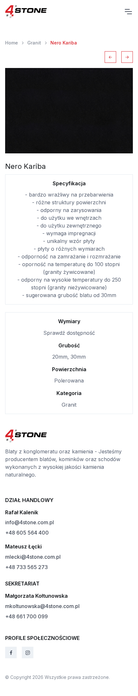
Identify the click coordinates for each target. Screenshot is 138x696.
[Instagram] (27, 652)
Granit (34, 42)
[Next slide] (127, 57)
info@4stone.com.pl (29, 522)
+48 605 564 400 (27, 532)
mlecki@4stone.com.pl (33, 557)
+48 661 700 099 (26, 616)
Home (11, 42)
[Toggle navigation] (128, 11)
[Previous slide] (110, 57)
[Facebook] (11, 652)
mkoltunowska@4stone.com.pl (42, 606)
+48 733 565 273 (26, 567)
